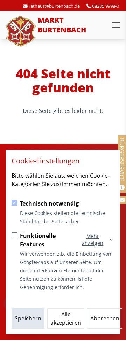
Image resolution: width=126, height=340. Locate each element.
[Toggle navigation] (116, 25)
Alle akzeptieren (65, 318)
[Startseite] (21, 32)
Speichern (28, 318)
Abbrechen (104, 318)
